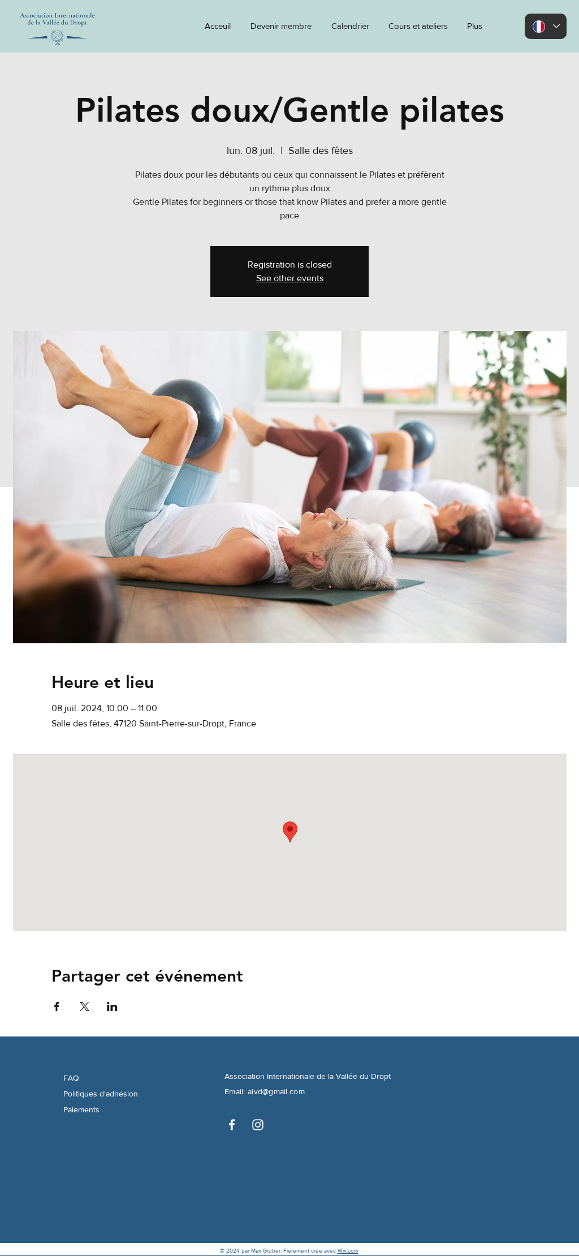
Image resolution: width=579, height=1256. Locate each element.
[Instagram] (257, 1124)
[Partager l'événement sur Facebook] (56, 1006)
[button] (473, 26)
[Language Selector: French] (546, 26)
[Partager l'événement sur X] (84, 1006)
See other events (289, 278)
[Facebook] (231, 1124)
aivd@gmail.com (276, 1091)
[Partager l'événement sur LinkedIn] (112, 1006)
